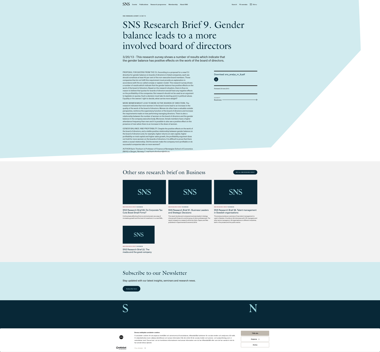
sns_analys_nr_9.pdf (235, 74)
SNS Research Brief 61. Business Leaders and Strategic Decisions (188, 211)
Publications (143, 4)
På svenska (243, 4)
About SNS (184, 4)
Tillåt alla (255, 333)
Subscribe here (131, 288)
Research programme (158, 4)
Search (234, 4)
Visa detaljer (138, 348)
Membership (173, 4)
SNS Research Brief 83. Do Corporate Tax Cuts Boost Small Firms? (142, 211)
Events (134, 4)
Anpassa (254, 339)
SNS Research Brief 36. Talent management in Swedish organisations (235, 211)
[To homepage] (126, 4)
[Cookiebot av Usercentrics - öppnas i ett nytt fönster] (121, 348)
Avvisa (255, 345)
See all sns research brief (245, 172)
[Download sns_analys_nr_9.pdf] (216, 79)
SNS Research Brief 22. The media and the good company (137, 251)
